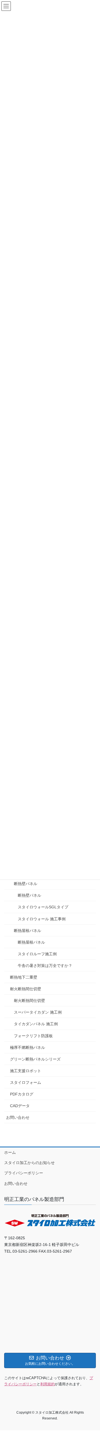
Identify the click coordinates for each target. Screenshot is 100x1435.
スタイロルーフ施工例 (37, 954)
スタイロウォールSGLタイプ (43, 907)
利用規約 (47, 1384)
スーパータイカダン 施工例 (38, 1012)
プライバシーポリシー (23, 1173)
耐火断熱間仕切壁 (25, 989)
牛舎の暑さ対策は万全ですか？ (45, 965)
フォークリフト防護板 (33, 1036)
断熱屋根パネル (27, 930)
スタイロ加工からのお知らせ (29, 1162)
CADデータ (20, 1106)
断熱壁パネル (25, 883)
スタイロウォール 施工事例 (42, 919)
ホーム (10, 1152)
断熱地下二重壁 (23, 977)
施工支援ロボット (25, 1071)
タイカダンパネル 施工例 (36, 1024)
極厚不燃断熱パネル (27, 1047)
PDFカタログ (21, 1094)
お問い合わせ (17, 1117)
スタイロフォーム (25, 1082)
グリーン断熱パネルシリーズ (35, 1059)
